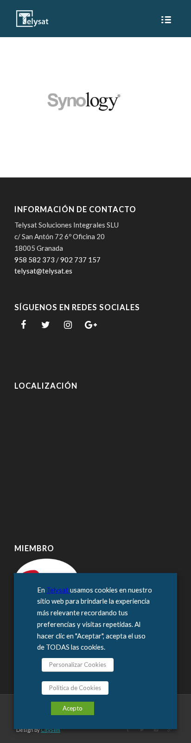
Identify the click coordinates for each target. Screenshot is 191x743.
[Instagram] (68, 324)
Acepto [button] (73, 708)
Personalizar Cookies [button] (77, 664)
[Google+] (90, 324)
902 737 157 (80, 259)
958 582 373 (34, 259)
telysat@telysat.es (43, 271)
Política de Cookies (75, 687)
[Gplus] (170, 729)
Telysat (58, 590)
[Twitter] (46, 324)
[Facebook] (23, 324)
